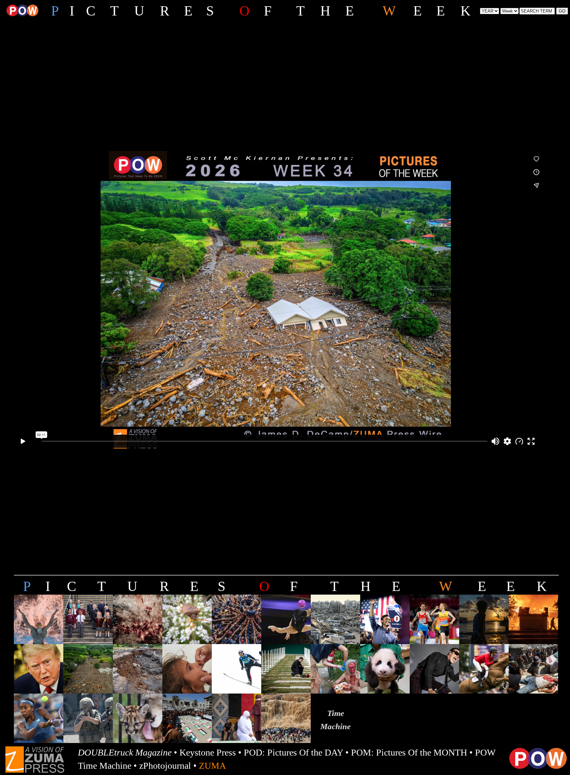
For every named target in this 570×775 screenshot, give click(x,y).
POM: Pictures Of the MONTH (409, 752)
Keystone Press (207, 752)
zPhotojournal (165, 765)
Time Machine (104, 765)
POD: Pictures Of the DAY (293, 752)
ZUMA (212, 765)
